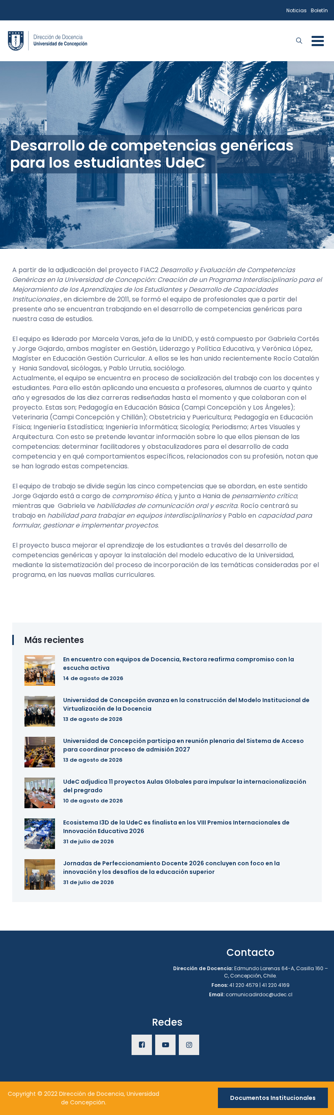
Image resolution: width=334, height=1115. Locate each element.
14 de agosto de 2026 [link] (93, 678)
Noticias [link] (296, 10)
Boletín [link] (319, 10)
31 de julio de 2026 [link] (88, 841)
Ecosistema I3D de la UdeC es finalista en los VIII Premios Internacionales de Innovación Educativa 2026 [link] (176, 826)
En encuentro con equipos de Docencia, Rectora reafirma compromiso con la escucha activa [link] (178, 663)
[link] (47, 40)
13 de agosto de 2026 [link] (93, 719)
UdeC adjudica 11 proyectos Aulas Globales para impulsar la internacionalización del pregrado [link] (184, 786)
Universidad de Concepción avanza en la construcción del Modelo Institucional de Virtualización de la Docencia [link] (186, 704)
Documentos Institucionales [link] (273, 1098)
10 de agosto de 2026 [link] (93, 800)
